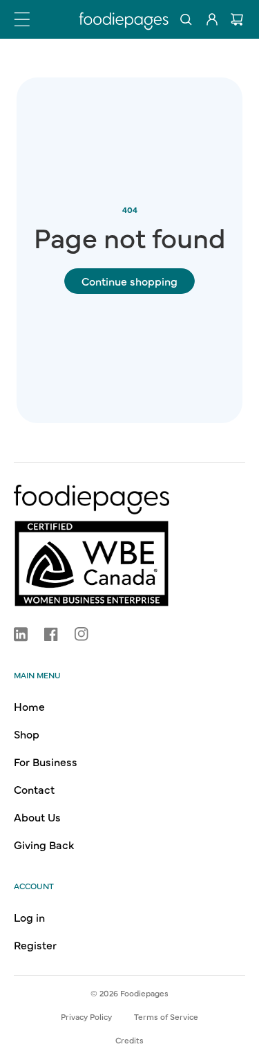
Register (35, 944)
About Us (37, 816)
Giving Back (44, 844)
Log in (29, 916)
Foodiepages (144, 992)
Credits (129, 1039)
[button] (22, 19)
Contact (34, 789)
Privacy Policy (86, 1016)
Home (29, 706)
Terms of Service (166, 1016)
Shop (26, 733)
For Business (45, 761)
